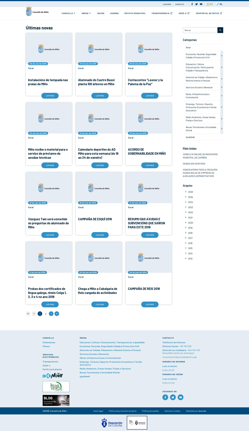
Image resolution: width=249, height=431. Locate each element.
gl (221, 4)
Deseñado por (192, 411)
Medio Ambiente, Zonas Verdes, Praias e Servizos (105, 368)
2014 (190, 253)
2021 (190, 217)
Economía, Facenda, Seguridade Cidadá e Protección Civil (109, 346)
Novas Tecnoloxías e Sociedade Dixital (100, 372)
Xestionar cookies (172, 411)
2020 (190, 222)
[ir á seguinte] (51, 313)
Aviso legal (98, 411)
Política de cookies (150, 411)
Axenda (114, 13)
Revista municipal (135, 13)
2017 (190, 238)
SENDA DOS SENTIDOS (194, 163)
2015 (190, 248)
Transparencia (160, 13)
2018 (190, 233)
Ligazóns (167, 4)
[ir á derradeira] (56, 313)
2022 (190, 212)
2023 (190, 207)
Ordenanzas (49, 342)
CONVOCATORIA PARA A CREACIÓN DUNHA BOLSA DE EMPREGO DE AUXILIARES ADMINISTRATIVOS (200, 172)
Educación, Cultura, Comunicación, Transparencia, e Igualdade (112, 342)
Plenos (46, 346)
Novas (100, 13)
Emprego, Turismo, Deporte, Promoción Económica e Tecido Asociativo (201, 107)
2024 (190, 202)
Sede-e (183, 13)
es (211, 4)
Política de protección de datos (122, 411)
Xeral (188, 47)
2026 (190, 191)
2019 (190, 227)
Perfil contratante (52, 369)
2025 (190, 197)
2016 (190, 243)
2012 (190, 258)
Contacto (179, 4)
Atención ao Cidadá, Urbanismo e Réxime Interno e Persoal (110, 350)
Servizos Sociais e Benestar (199, 87)
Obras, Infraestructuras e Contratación (100, 357)
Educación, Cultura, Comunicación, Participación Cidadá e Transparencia (200, 67)
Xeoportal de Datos (207, 13)
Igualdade (190, 137)
